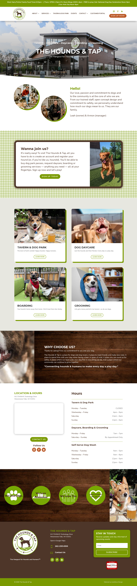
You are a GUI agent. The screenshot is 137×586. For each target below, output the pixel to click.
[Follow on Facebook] (117, 11)
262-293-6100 (61, 546)
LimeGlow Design (117, 582)
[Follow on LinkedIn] (121, 11)
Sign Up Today (50, 176)
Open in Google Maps (57, 541)
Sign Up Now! (118, 16)
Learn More (40, 257)
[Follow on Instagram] (113, 11)
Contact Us (39, 439)
